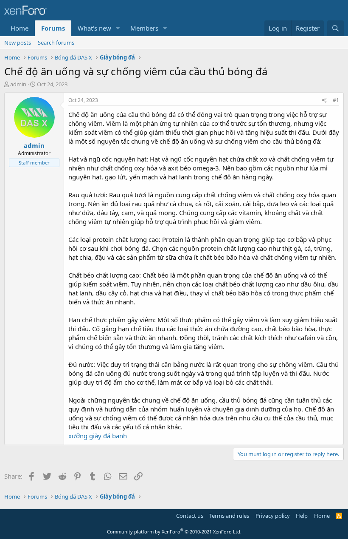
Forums (53, 28)
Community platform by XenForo (174, 531)
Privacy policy (272, 515)
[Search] (335, 28)
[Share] (324, 100)
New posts (17, 42)
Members (144, 28)
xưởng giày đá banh (97, 435)
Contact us (189, 515)
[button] (118, 28)
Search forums (56, 42)
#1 (336, 100)
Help (302, 515)
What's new (94, 28)
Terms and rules (229, 515)
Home (19, 28)
